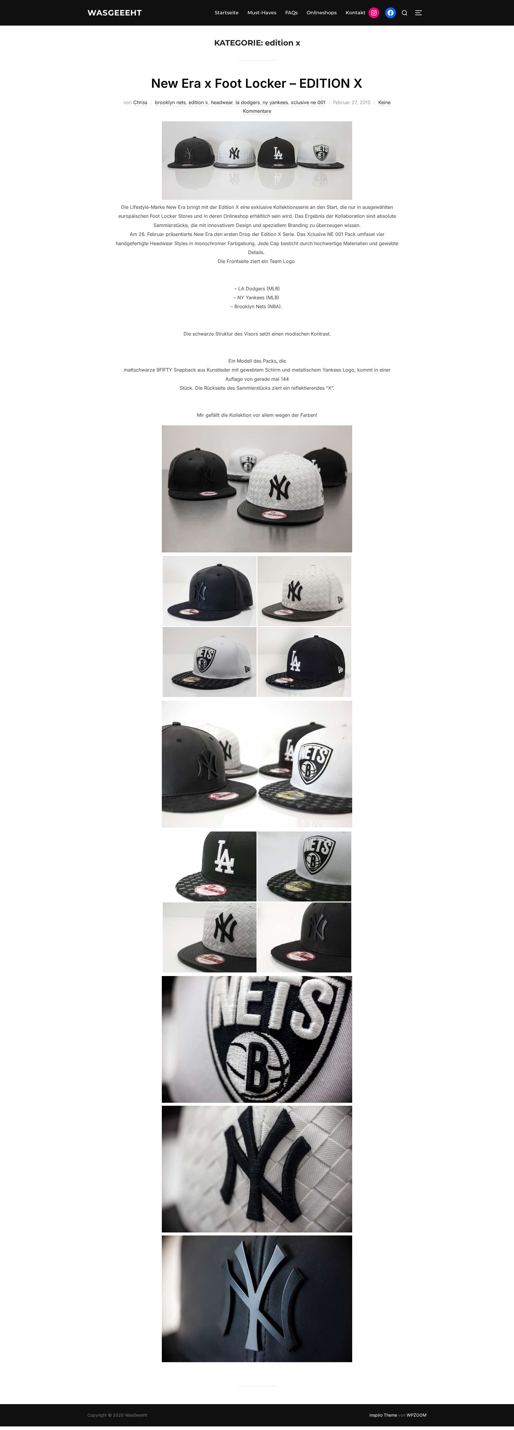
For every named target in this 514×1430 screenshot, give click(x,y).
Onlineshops (322, 12)
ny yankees (275, 102)
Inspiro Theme (383, 1415)
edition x (198, 102)
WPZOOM (417, 1415)
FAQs (291, 12)
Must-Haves (261, 12)
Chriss (140, 102)
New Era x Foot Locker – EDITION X (256, 83)
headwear (222, 102)
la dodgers (248, 102)
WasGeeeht (114, 13)
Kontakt (356, 12)
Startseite (227, 12)
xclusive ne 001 (308, 102)
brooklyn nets (170, 102)
